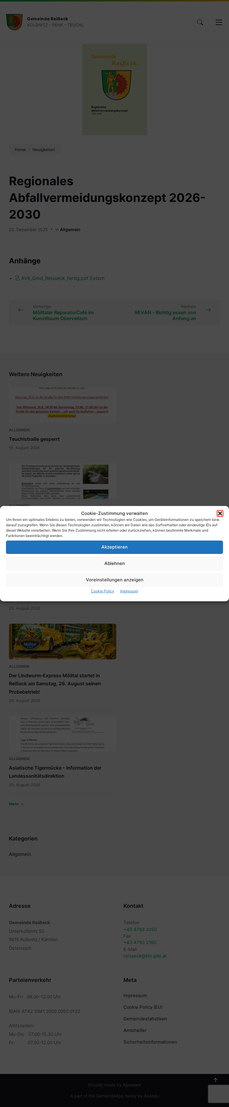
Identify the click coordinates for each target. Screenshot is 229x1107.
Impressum (129, 591)
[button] (220, 513)
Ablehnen (114, 563)
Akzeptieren (114, 547)
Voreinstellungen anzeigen (114, 580)
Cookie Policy (102, 591)
